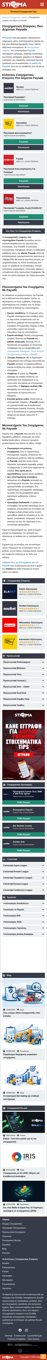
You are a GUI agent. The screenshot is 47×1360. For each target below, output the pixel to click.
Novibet (5, 1263)
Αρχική (5, 17)
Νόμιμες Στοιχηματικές (12, 1224)
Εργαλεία (6, 1245)
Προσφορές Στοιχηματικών (14, 1228)
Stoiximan (6, 1288)
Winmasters (7, 1280)
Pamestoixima (8, 1267)
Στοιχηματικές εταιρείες (18, 17)
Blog (4, 1249)
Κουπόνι (6, 1253)
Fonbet (5, 1272)
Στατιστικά (6, 1236)
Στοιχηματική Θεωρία (11, 1240)
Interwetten (7, 1276)
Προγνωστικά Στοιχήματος (14, 1232)
